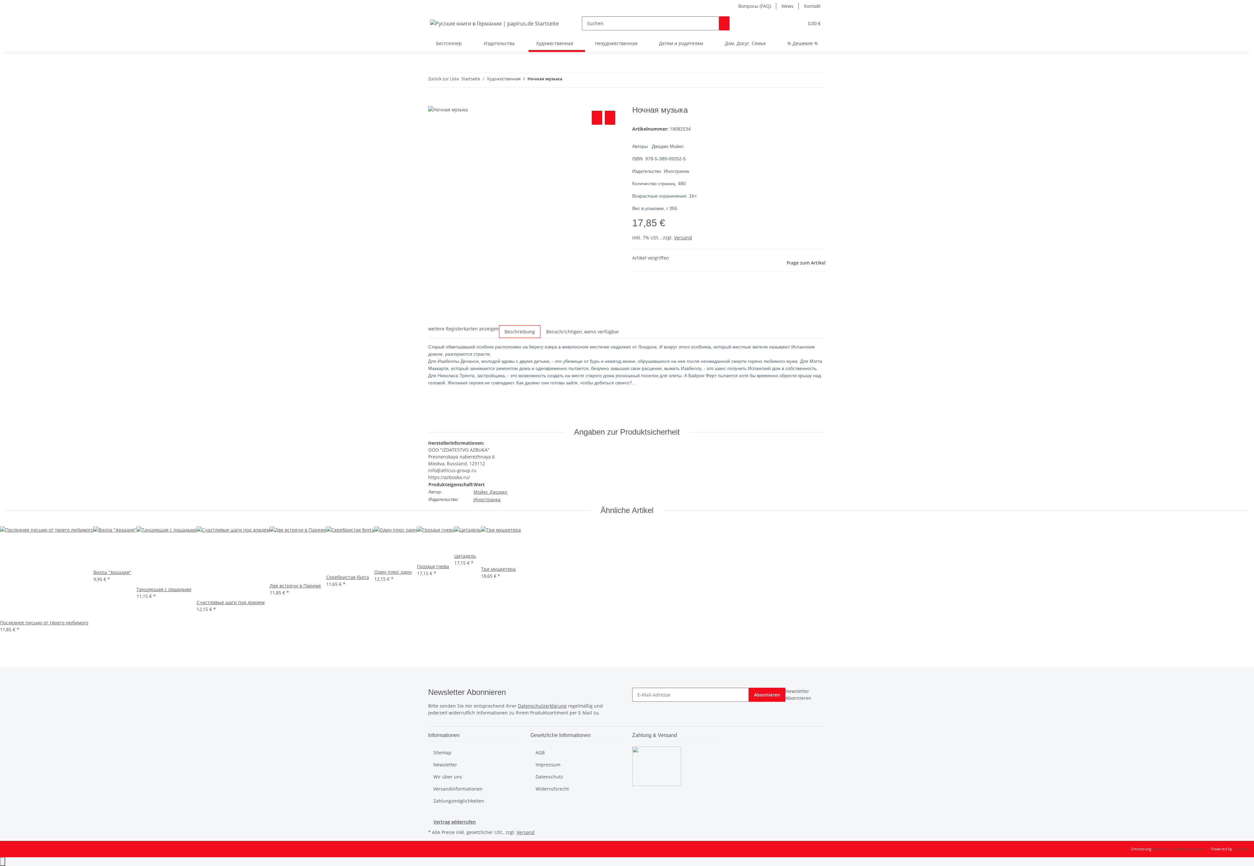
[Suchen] (724, 23)
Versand (683, 237)
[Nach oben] (2, 861)
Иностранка (487, 499)
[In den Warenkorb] (433, 101)
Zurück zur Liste (443, 79)
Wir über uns (447, 777)
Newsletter (445, 765)
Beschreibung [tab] (520, 332)
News (787, 6)
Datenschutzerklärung (542, 706)
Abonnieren (767, 695)
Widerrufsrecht (552, 789)
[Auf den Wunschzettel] (610, 118)
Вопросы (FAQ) (754, 6)
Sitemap (442, 752)
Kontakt (812, 6)
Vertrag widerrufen (454, 822)
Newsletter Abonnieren (798, 694)
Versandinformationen (458, 789)
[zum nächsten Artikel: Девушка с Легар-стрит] (579, 80)
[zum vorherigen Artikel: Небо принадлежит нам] (567, 80)
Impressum (548, 765)
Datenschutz (549, 777)
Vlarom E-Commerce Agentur (1179, 849)
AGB (540, 752)
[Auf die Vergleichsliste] (597, 118)
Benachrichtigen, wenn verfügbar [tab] (582, 332)
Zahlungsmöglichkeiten (458, 801)
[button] (785, 23)
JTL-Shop (1241, 849)
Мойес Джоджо (490, 492)
